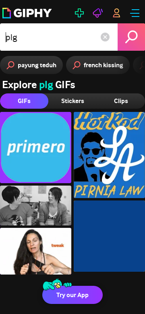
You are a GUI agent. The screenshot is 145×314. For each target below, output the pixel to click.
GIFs (24, 101)
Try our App (72, 295)
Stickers (72, 101)
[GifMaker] (79, 13)
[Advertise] (98, 13)
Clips (121, 101)
